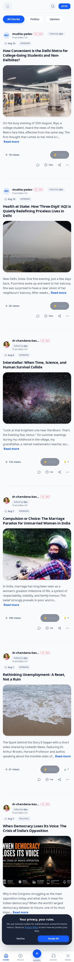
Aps (61, 33)
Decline (21, 938)
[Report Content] (67, 165)
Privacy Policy (31, 927)
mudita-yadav (22, 34)
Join (64, 6)
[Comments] (37, 165)
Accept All (53, 938)
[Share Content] (59, 165)
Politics (34, 19)
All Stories (13, 19)
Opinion (55, 19)
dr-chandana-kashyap (25, 341)
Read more (11, 142)
